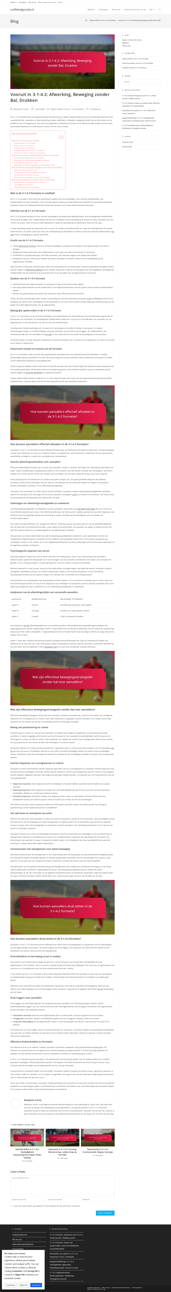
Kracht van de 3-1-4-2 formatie (24, 146)
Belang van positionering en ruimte (25, 170)
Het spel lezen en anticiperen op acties (26, 175)
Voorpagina (23, 2)
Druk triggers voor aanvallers (23, 185)
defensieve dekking (34, 270)
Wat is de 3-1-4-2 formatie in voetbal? (25, 141)
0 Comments (95, 109)
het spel (48, 334)
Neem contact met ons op (47, 2)
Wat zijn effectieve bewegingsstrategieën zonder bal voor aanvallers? (37, 168)
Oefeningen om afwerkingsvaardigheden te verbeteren (32, 160)
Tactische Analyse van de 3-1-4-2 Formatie (137, 63)
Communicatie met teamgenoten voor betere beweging (32, 177)
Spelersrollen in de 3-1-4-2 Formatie (67, 109)
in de (89, 298)
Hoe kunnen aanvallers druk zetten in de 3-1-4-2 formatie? (33, 180)
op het (32, 736)
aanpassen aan (51, 647)
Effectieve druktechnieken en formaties (26, 187)
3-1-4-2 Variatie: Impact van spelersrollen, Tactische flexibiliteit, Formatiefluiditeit (64, 1245)
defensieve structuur (27, 246)
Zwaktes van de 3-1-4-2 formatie (24, 148)
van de (26, 625)
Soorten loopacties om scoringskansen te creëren (30, 172)
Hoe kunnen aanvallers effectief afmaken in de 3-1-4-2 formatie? (35, 155)
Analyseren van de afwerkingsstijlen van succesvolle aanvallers (34, 165)
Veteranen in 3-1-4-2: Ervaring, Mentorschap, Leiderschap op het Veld (62, 1152)
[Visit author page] (15, 1103)
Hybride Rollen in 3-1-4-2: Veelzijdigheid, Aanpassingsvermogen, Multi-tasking (27, 1153)
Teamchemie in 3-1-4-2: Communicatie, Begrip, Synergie (98, 1150)
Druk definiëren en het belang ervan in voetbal (29, 182)
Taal (59, 2)
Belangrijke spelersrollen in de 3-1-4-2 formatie (29, 150)
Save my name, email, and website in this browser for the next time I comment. (47, 1206)
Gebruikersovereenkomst (22, 1244)
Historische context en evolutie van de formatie (29, 153)
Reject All (23, 1285)
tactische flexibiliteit (34, 372)
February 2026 (127, 142)
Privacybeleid (17, 1249)
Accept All (36, 1285)
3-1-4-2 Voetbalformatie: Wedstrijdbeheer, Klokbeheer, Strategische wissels (62, 1275)
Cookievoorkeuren (19, 1235)
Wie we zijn (32, 2)
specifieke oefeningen (86, 509)
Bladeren (13, 2)
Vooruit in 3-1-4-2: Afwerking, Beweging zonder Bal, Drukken (140, 20)
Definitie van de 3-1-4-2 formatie (24, 143)
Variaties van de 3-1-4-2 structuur (134, 68)
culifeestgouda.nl (22, 9)
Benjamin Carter (21, 109)
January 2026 (127, 146)
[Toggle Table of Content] (60, 137)
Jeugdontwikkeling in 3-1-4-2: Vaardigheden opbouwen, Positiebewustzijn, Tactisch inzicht (64, 1264)
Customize (10, 1285)
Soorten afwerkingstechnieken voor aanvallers (29, 158)
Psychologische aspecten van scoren (26, 163)
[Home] (86, 20)
